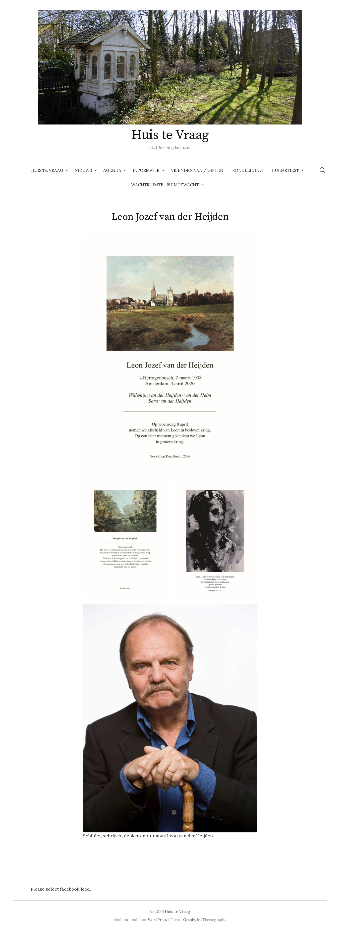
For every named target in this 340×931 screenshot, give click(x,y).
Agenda (112, 170)
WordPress (157, 919)
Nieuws (83, 170)
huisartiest (285, 170)
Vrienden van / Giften (197, 170)
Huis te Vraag (170, 134)
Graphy (189, 919)
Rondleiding (247, 170)
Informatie (146, 170)
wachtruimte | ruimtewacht (165, 184)
